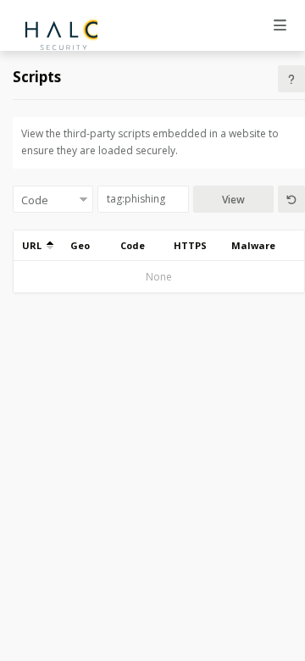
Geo (80, 245)
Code (132, 245)
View (233, 199)
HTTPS (190, 245)
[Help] (291, 78)
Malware (253, 245)
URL (34, 245)
